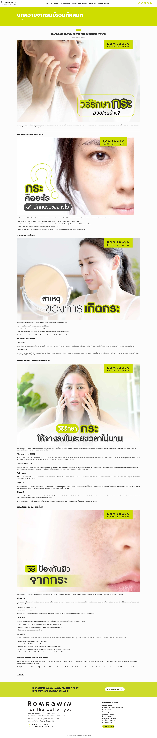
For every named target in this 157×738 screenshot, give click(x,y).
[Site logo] (8, 3)
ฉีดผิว (119, 448)
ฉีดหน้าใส (24, 20)
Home (18, 20)
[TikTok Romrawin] (151, 3)
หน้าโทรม (37, 125)
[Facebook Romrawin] (142, 3)
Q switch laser (40, 467)
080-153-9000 (39, 726)
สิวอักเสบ (54, 469)
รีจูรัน (21, 486)
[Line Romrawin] (139, 3)
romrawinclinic (81, 37)
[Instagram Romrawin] (145, 3)
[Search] (155, 3)
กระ (18, 218)
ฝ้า (31, 355)
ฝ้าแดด (47, 326)
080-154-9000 (48, 726)
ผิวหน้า (42, 621)
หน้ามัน (20, 498)
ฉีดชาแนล (21, 496)
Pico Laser (19, 458)
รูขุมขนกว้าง (128, 458)
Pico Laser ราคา (56, 459)
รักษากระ (21, 674)
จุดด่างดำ (121, 467)
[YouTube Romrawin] (148, 3)
